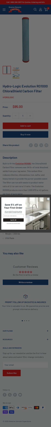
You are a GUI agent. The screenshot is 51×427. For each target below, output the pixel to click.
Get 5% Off (13, 220)
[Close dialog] (48, 199)
